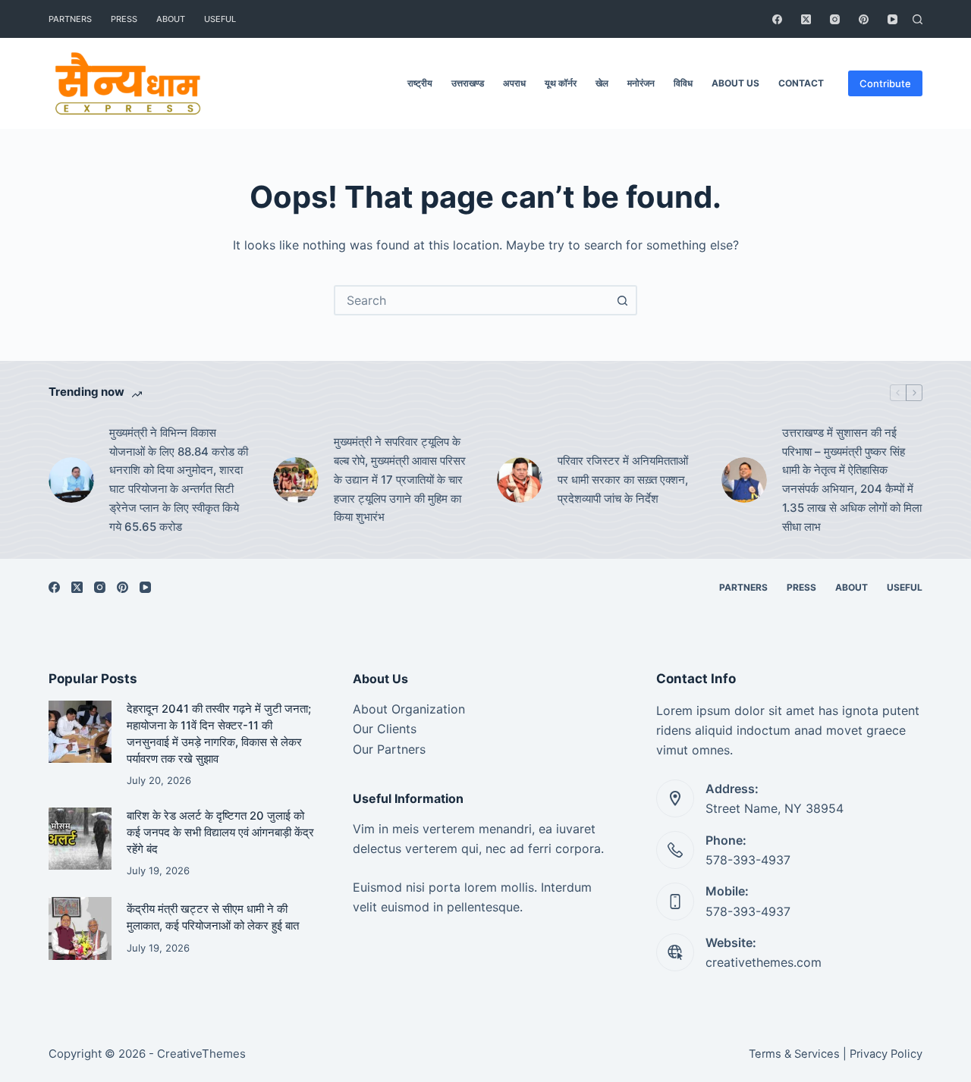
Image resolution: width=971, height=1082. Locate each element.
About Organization (409, 709)
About (170, 19)
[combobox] (471, 300)
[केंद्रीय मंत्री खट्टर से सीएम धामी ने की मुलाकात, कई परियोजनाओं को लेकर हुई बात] (80, 928)
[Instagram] (835, 19)
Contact (801, 83)
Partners (70, 19)
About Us (735, 83)
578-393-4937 (747, 859)
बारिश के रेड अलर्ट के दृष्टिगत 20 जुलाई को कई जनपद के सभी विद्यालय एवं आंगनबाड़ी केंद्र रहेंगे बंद (220, 832)
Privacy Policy (886, 1054)
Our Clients (384, 728)
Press (124, 19)
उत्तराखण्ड (467, 83)
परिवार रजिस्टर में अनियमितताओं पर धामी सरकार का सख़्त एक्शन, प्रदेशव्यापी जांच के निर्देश (623, 479)
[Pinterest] (864, 19)
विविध (683, 83)
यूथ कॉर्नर (561, 83)
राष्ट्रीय (419, 83)
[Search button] (622, 300)
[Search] (917, 19)
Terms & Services (794, 1054)
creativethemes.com (763, 962)
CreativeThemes (201, 1053)
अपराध (514, 83)
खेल (601, 83)
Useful (220, 19)
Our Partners (389, 749)
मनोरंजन (641, 83)
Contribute (885, 83)
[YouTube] (892, 19)
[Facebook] (777, 19)
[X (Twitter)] (806, 19)
